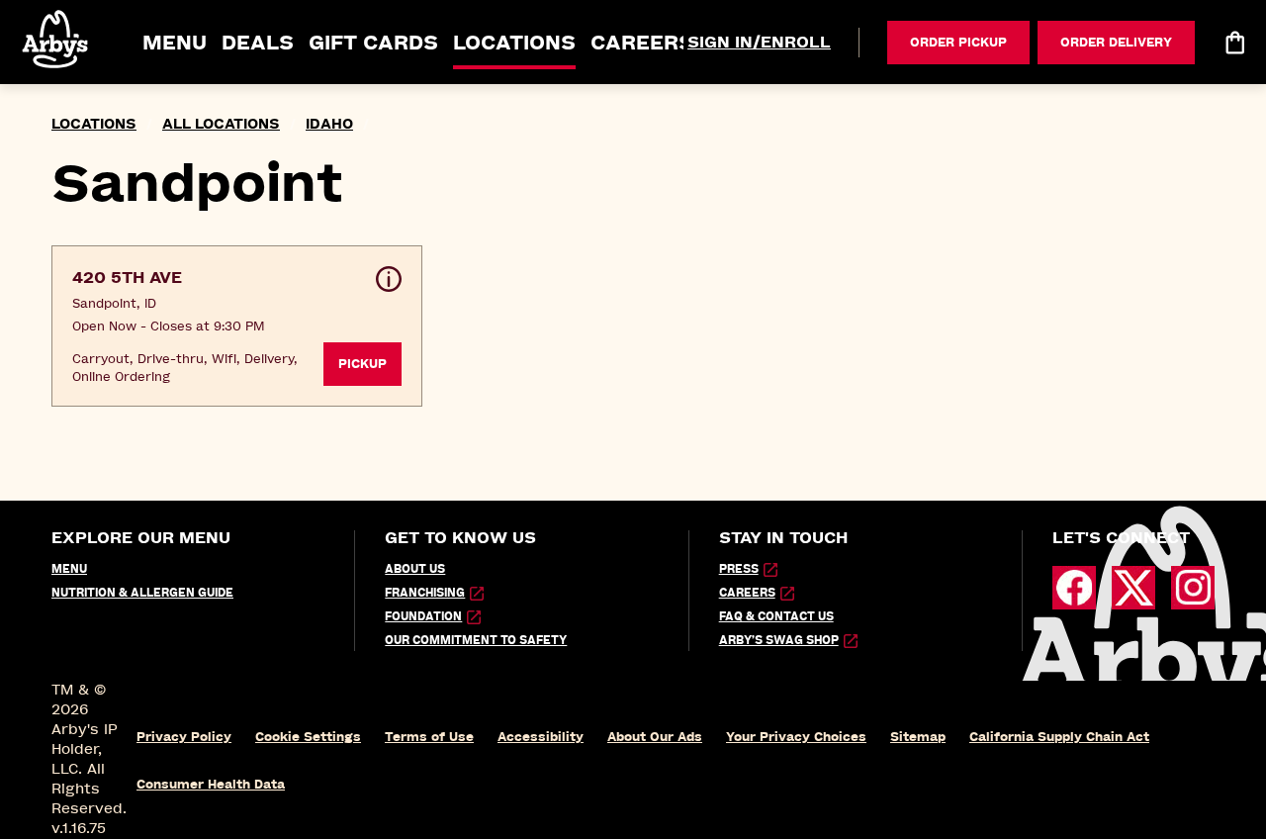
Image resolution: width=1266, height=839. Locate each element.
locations (93, 124)
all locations (221, 124)
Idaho (329, 124)
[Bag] (1234, 42)
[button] (56, 39)
